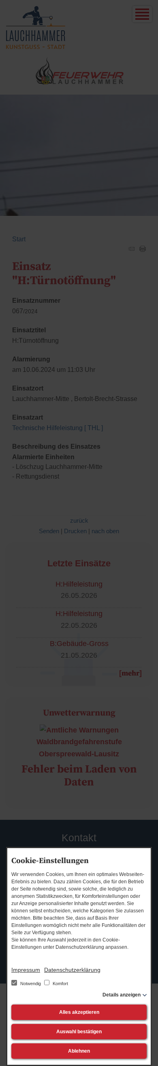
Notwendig (30, 983)
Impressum (25, 970)
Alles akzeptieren (79, 1012)
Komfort (59, 983)
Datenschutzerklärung (72, 970)
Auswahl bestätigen (79, 1031)
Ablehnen (79, 1051)
